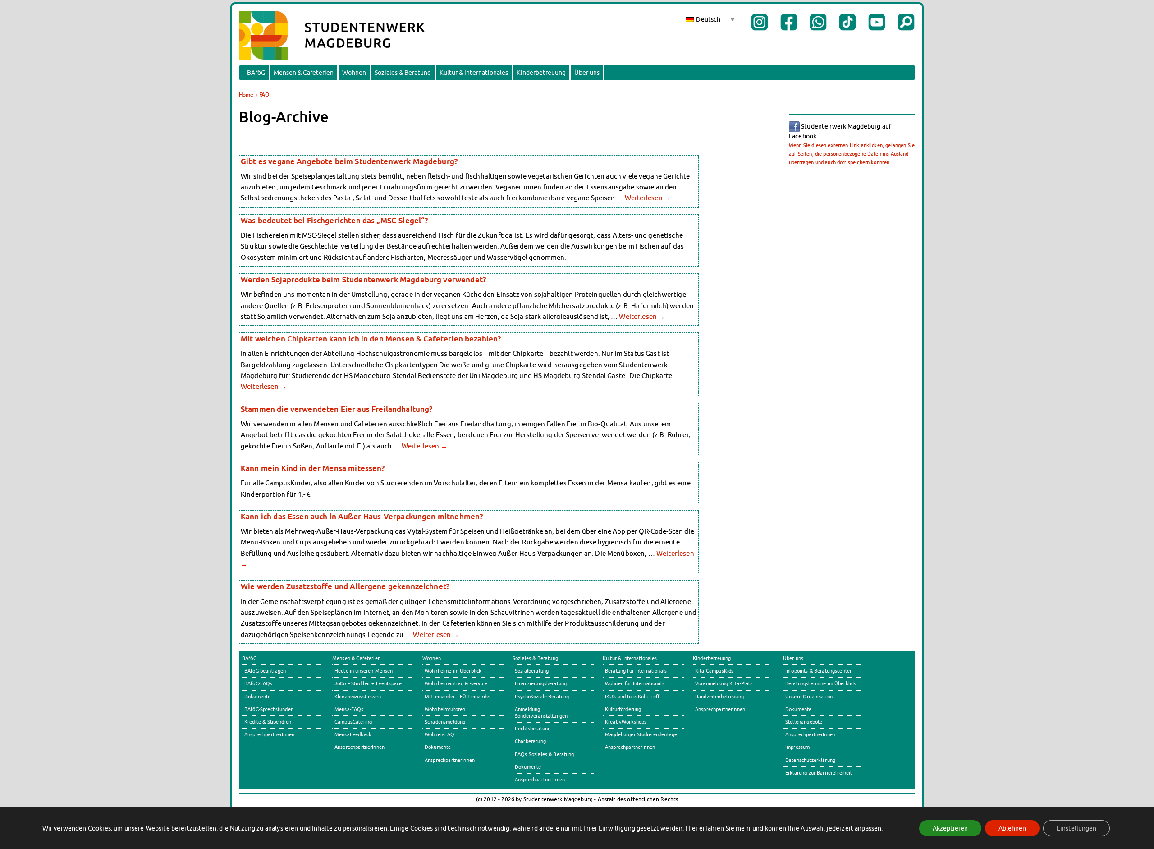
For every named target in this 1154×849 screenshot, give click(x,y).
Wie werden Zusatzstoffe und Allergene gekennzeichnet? (345, 586)
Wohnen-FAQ (440, 734)
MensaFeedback (352, 734)
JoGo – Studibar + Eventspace (368, 683)
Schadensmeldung (445, 721)
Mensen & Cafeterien (304, 72)
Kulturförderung (623, 709)
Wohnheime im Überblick (453, 671)
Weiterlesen (648, 198)
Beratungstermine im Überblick (820, 683)
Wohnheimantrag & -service (456, 683)
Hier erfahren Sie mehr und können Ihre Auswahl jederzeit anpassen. (784, 828)
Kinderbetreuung (541, 72)
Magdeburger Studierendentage (641, 734)
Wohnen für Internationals (634, 683)
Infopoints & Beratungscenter (818, 671)
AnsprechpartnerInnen (269, 734)
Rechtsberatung (532, 728)
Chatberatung (530, 741)
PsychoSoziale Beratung (542, 696)
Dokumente (257, 696)
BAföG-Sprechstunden (268, 709)
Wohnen (354, 72)
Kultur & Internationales (474, 72)
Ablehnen (1012, 828)
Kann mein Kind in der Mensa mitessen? (313, 468)
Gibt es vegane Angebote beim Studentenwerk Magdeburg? (349, 161)
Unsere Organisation (809, 696)
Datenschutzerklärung (810, 760)
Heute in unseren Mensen (363, 671)
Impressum (797, 747)
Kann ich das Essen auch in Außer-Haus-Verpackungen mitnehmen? (362, 516)
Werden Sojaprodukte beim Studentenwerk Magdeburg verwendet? (363, 279)
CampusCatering (353, 721)
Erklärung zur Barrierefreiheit (818, 772)
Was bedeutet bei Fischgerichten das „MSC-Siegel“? (334, 220)
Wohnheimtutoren (445, 709)
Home (246, 94)
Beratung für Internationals (636, 671)
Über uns (587, 72)
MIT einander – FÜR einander (458, 696)
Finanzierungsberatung (541, 683)
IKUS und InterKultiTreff (632, 696)
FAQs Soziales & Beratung (544, 754)
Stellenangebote (803, 721)
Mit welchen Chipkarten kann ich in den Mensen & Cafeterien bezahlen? (371, 338)
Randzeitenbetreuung (719, 696)
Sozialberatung (532, 671)
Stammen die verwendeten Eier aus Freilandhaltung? (336, 409)
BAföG (256, 72)
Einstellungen (1076, 828)
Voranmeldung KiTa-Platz (724, 683)
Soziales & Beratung (403, 72)
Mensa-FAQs (349, 709)
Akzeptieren (950, 828)
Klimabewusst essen (357, 696)
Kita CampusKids (714, 671)
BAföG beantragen (265, 671)
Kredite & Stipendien (267, 721)
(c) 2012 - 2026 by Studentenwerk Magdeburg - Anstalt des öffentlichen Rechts (577, 799)
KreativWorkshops (625, 721)
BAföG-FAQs (258, 683)
